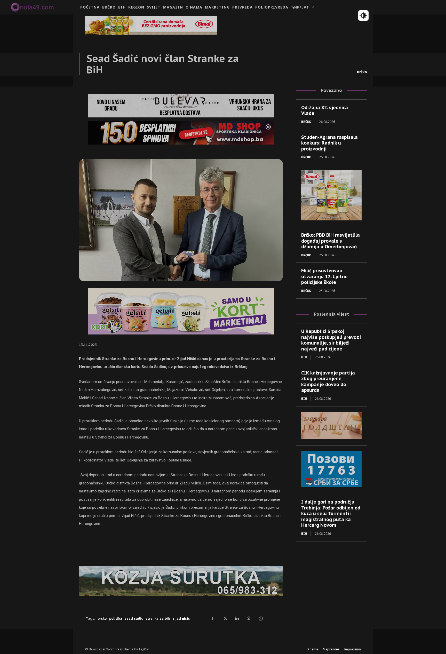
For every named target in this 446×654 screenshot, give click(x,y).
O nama (312, 649)
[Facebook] (213, 618)
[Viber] (248, 618)
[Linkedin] (237, 618)
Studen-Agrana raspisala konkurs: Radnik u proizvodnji (329, 143)
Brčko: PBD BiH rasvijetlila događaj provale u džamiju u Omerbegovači (330, 241)
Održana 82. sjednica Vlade (324, 110)
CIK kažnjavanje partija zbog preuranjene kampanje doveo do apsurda (328, 381)
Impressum (352, 649)
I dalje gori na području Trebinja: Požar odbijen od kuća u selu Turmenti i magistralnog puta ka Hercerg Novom (330, 513)
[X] (225, 618)
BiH (304, 357)
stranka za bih (158, 618)
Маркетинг (331, 649)
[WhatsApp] (260, 618)
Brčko (362, 72)
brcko (102, 618)
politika (115, 618)
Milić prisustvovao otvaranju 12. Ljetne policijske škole (324, 276)
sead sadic (134, 618)
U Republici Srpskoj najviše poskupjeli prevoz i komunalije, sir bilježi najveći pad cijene (331, 340)
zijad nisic (181, 618)
